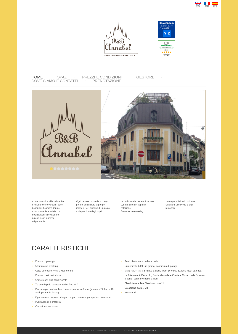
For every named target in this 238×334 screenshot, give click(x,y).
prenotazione (106, 81)
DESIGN (135, 331)
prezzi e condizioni (102, 77)
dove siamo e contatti (55, 81)
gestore (145, 77)
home (37, 77)
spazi (62, 77)
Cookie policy (148, 331)
